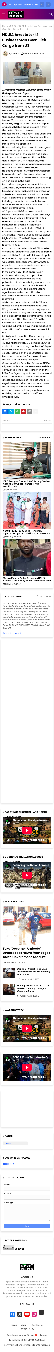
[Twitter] (11, 411)
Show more (44, 437)
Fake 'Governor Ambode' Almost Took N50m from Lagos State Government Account (26, 952)
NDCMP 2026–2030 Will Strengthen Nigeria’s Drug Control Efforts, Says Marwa (26, 532)
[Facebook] (5, 411)
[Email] (29, 411)
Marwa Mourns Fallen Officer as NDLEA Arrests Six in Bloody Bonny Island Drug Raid (27, 579)
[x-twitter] (19, 1314)
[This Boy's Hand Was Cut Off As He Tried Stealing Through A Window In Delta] (9, 989)
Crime (17, 404)
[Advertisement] (25, 720)
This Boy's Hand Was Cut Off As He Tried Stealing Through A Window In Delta (33, 988)
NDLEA (13, 26)
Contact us (38, 1325)
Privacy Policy (27, 1328)
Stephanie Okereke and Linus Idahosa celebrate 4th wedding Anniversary (33, 972)
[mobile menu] (3, 14)
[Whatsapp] (17, 411)
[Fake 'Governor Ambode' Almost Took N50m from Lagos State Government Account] (27, 925)
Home (5, 26)
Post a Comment (12, 633)
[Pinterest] (23, 411)
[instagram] (34, 1314)
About (24, 1325)
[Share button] (35, 411)
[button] (42, 4)
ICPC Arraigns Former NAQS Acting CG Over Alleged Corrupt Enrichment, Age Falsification (27, 484)
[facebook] (12, 1314)
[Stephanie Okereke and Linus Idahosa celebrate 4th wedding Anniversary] (9, 973)
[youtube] (27, 1314)
